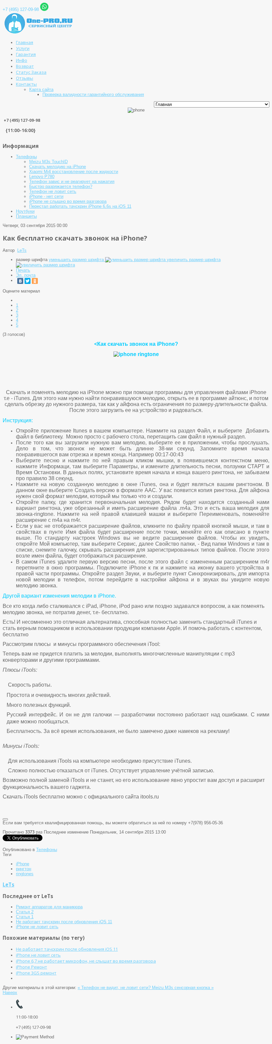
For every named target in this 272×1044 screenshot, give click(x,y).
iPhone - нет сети (46, 196)
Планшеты (26, 216)
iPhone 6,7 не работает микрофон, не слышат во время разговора (86, 961)
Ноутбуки (25, 211)
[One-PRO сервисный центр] (39, 32)
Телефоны (26, 156)
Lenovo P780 (41, 176)
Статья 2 (25, 911)
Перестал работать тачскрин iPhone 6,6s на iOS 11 (80, 206)
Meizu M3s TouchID (48, 161)
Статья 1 (25, 916)
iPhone (22, 863)
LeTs (22, 250)
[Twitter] (28, 281)
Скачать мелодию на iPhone (57, 166)
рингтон (23, 868)
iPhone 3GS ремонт (36, 973)
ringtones (25, 873)
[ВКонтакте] (20, 281)
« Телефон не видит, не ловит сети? (115, 987)
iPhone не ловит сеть (37, 926)
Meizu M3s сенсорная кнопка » (183, 987)
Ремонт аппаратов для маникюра (49, 906)
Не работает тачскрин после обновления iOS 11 (64, 921)
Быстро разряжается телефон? (60, 186)
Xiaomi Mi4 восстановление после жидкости (73, 171)
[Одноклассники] (35, 281)
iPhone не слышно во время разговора (67, 201)
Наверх (10, 992)
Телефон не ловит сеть (52, 191)
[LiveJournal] (42, 281)
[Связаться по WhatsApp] (44, 9)
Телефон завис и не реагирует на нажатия (71, 181)
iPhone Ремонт (31, 967)
